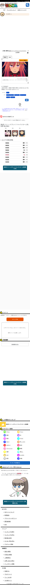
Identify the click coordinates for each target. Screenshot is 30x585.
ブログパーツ (8, 574)
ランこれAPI (7, 577)
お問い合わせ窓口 (9, 561)
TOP (4, 10)
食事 (7, 451)
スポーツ (8, 445)
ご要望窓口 (7, 557)
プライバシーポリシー (10, 518)
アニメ (8, 92)
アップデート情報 (9, 564)
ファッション (9, 448)
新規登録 (19, 473)
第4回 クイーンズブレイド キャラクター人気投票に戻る (15, 168)
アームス (8, 97)
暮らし (21, 451)
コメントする (15, 319)
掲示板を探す (8, 538)
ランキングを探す (9, 531)
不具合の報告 (8, 554)
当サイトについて (9, 512)
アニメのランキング (11, 10)
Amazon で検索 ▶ (23, 60)
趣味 (21, 448)
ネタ (7, 455)
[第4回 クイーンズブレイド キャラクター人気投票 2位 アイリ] (15, 133)
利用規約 (6, 515)
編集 (27, 100)
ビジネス (22, 455)
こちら (26, 109)
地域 (21, 458)
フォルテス (13, 97)
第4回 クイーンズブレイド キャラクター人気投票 (17, 424)
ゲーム (7, 431)
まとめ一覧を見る (9, 541)
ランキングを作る (9, 535)
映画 (7, 438)
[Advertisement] (15, 33)
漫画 (7, 435)
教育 (7, 458)
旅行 (21, 445)
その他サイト (8, 580)
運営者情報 (7, 521)
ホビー (7, 441)
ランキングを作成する (15, 462)
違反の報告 (7, 551)
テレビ (21, 438)
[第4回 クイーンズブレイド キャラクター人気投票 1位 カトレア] (8, 133)
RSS (5, 524)
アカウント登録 (8, 544)
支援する (6, 571)
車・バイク (22, 441)
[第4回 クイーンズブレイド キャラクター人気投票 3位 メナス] (22, 133)
